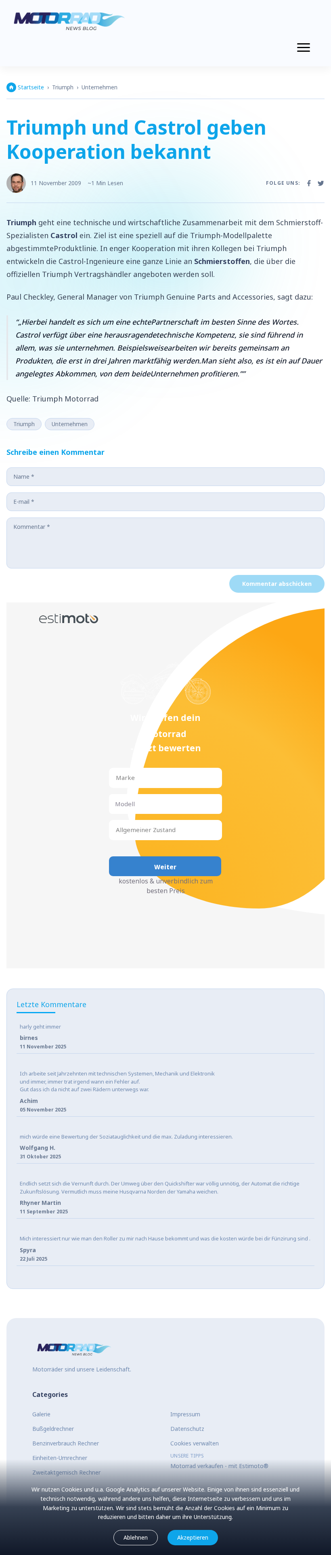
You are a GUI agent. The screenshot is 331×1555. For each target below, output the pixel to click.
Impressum (185, 1414)
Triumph (62, 87)
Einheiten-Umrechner (59, 1458)
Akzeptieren (192, 1537)
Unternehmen (99, 87)
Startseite (31, 87)
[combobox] (116, 777)
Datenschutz (187, 1428)
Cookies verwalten (194, 1443)
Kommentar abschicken (277, 583)
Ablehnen (136, 1537)
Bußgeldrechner (53, 1428)
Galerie (41, 1414)
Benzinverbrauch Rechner (65, 1443)
